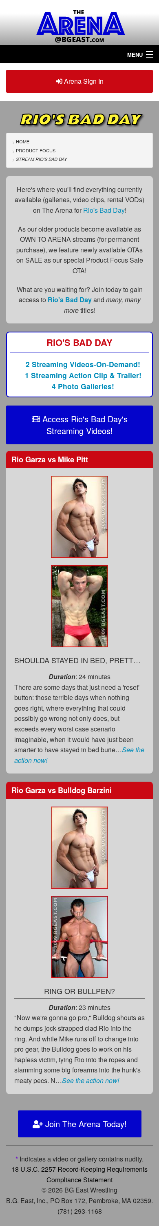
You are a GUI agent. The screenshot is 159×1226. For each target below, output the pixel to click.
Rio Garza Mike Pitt (49, 459)
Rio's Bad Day (104, 210)
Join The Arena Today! (85, 1124)
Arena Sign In (83, 81)
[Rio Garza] (79, 515)
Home (22, 141)
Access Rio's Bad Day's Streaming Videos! (84, 425)
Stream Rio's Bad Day (41, 159)
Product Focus (35, 150)
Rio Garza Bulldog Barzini (61, 790)
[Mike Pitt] (79, 605)
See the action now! (90, 1080)
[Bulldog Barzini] (79, 936)
